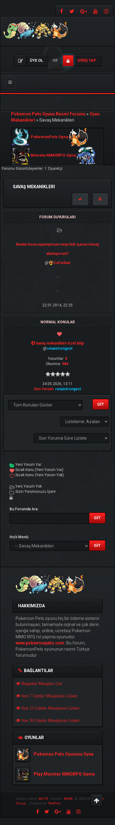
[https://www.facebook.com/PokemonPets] (61, 11)
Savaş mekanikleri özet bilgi (60, 343)
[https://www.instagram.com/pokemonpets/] (107, 11)
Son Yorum (43, 389)
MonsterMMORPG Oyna (53, 155)
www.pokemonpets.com (40, 642)
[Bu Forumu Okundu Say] (80, 199)
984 (65, 364)
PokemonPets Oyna (49, 137)
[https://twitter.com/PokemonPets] (71, 11)
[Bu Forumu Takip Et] (100, 199)
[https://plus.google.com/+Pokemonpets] (83, 11)
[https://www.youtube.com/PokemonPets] (95, 11)
